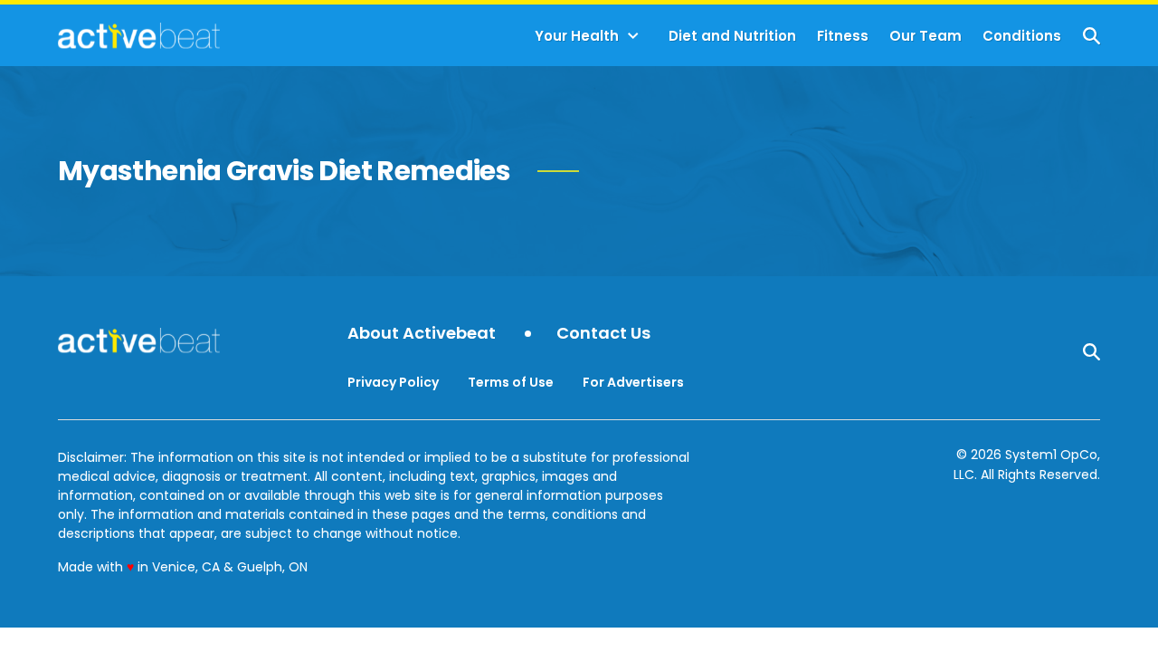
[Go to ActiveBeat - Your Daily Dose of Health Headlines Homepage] (139, 35)
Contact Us (603, 333)
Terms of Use (511, 382)
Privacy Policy (393, 382)
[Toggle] (633, 36)
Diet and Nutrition (732, 35)
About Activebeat (421, 333)
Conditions (1021, 35)
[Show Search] (1091, 35)
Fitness (842, 35)
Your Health (577, 35)
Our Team (925, 35)
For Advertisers (633, 382)
